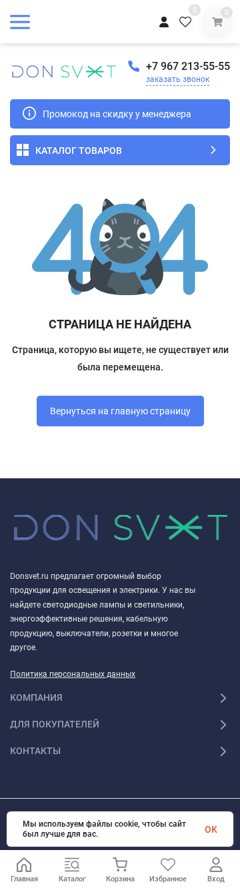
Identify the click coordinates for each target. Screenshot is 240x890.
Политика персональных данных (72, 674)
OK (211, 829)
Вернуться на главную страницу (120, 411)
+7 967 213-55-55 (188, 66)
